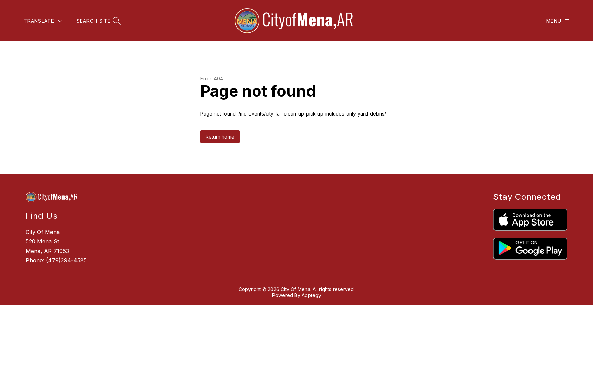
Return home (220, 137)
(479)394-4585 (66, 260)
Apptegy (311, 295)
